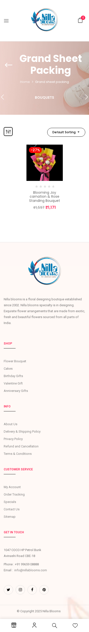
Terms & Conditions (18, 454)
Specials (10, 502)
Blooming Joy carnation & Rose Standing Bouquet (44, 196)
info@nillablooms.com (30, 570)
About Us (10, 424)
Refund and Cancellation (21, 446)
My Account (12, 487)
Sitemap (10, 516)
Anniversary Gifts (16, 391)
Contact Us (12, 509)
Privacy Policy (13, 439)
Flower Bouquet (15, 361)
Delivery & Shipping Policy (22, 431)
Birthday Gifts (13, 376)
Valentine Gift (13, 383)
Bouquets (44, 98)
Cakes (8, 368)
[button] (80, 20)
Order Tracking (14, 494)
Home (25, 81)
